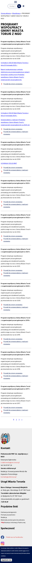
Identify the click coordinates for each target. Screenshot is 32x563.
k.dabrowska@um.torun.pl (10, 462)
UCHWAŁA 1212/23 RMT (9, 163)
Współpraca (16, 13)
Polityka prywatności (8, 515)
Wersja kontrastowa (24, 6)
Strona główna (6, 13)
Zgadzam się (6, 560)
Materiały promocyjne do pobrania (13, 520)
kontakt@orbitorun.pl (8, 477)
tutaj (24, 551)
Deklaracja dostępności (9, 512)
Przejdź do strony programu (12, 84)
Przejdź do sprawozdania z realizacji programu (15, 133)
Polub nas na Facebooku (14, 537)
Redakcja (4, 517)
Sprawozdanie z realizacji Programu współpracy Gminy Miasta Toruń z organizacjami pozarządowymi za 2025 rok (15, 122)
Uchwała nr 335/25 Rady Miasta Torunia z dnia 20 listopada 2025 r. (14, 64)
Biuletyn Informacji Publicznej (14, 522)
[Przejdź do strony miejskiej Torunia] (5, 443)
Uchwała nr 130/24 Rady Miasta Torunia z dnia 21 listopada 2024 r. (15, 114)
